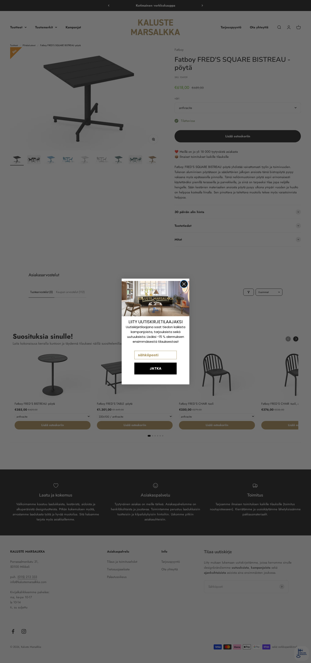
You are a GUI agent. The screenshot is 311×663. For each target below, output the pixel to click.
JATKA (155, 368)
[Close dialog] (184, 284)
